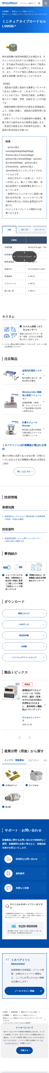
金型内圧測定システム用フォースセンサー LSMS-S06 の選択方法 (23, 539)
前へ (19, 738)
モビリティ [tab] (33, 760)
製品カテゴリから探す (29, 1012)
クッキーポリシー (11, 1043)
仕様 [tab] (9, 230)
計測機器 (6, 1015)
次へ (29, 738)
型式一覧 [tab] (24, 230)
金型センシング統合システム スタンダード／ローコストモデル (22, 1019)
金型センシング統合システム (23, 1015)
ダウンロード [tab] (40, 230)
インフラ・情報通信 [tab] (14, 760)
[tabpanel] (24, 789)
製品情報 (14, 1012)
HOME (5, 1012)
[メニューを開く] (45, 3)
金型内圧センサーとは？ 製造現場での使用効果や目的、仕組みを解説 (25, 517)
